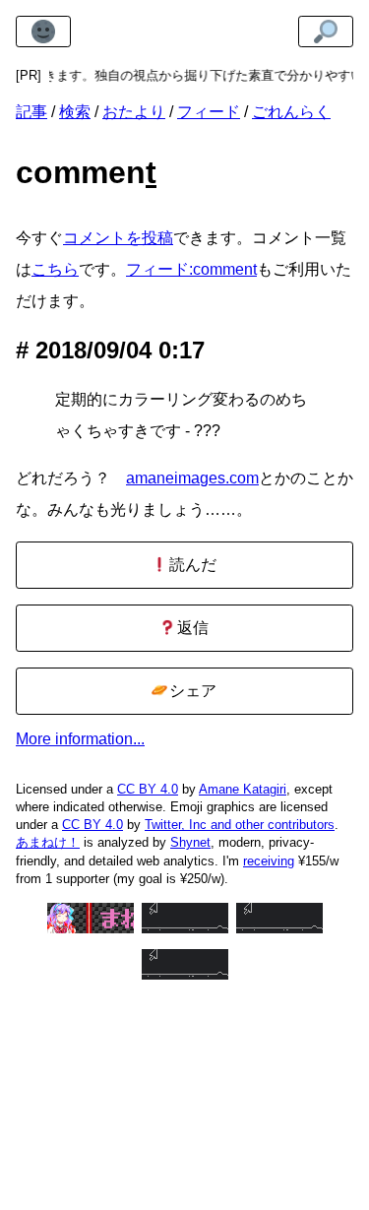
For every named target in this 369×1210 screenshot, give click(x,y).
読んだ (190, 564)
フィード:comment (191, 269)
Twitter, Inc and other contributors (240, 824)
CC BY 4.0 (147, 789)
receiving (268, 861)
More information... (80, 739)
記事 (31, 111)
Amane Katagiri (242, 789)
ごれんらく (291, 111)
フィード (208, 111)
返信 (191, 627)
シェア (190, 690)
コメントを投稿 (118, 237)
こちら (55, 269)
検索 (75, 111)
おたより (133, 111)
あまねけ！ (48, 842)
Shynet (190, 842)
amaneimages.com (192, 478)
